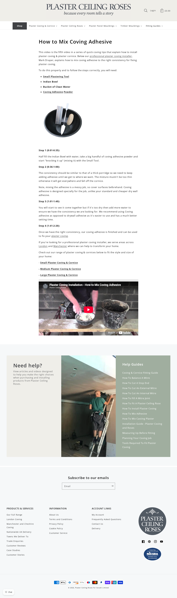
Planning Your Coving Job (137, 438)
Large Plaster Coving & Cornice (59, 275)
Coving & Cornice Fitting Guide (140, 372)
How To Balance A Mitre (136, 377)
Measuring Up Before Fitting (138, 432)
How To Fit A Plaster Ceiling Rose (141, 403)
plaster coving (59, 236)
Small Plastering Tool (56, 76)
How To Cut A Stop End (135, 383)
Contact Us (97, 524)
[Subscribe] (112, 486)
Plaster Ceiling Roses (84, 588)
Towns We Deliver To (17, 536)
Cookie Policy (56, 528)
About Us (54, 514)
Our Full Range (14, 514)
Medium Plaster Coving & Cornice (60, 268)
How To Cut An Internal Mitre (139, 393)
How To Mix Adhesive (134, 413)
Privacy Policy (56, 524)
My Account (98, 514)
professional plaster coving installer (111, 56)
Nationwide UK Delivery (19, 532)
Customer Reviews (16, 545)
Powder (68, 91)
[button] (146, 10)
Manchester (60, 246)
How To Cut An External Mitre (139, 388)
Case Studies (13, 550)
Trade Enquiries (15, 541)
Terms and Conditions (60, 519)
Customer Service (58, 533)
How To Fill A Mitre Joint (136, 398)
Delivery (96, 528)
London (43, 246)
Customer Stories (16, 554)
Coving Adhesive (53, 91)
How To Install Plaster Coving (139, 408)
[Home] (88, 10)
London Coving (14, 519)
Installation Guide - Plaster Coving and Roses (142, 425)
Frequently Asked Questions (106, 519)
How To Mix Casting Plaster (138, 418)
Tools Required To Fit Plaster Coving (139, 445)
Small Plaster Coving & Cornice (59, 262)
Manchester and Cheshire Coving (20, 526)
